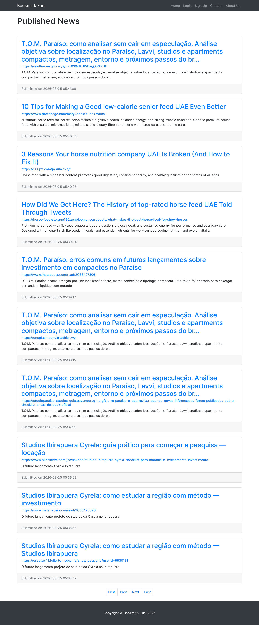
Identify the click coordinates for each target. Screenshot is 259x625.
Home (175, 6)
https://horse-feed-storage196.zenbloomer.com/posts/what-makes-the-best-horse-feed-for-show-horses (104, 219)
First (111, 592)
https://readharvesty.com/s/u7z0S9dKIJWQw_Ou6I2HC (64, 66)
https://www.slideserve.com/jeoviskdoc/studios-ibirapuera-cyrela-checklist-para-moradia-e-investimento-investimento (114, 460)
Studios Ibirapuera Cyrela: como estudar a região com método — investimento (120, 499)
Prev (123, 592)
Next (135, 592)
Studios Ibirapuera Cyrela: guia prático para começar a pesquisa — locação (123, 449)
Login (187, 6)
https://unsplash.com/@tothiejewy (48, 338)
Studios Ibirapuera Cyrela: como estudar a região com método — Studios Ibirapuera (120, 549)
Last (147, 592)
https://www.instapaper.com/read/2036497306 (58, 275)
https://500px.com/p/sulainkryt (46, 169)
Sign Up (201, 6)
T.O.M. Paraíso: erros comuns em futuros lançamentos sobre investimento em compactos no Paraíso (113, 263)
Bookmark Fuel (31, 5)
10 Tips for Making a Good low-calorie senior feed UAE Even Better (123, 107)
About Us (233, 6)
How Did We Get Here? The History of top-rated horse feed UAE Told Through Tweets (126, 208)
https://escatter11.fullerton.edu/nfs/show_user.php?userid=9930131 (74, 560)
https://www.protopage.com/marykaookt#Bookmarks (63, 114)
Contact (216, 6)
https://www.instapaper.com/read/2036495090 (58, 510)
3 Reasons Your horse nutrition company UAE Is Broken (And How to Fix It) (125, 158)
